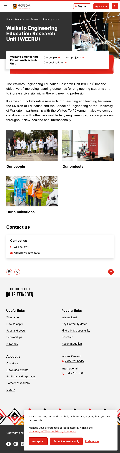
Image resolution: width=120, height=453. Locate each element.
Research (19, 19)
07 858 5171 (21, 247)
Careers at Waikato (18, 383)
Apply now (101, 6)
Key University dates (74, 324)
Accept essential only (66, 441)
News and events (17, 369)
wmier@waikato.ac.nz (27, 252)
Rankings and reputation (21, 376)
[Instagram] (15, 445)
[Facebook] (8, 445)
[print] (9, 272)
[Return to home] (21, 6)
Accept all (38, 441)
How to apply (14, 324)
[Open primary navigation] (5, 6)
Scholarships (14, 337)
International (69, 317)
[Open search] (115, 6)
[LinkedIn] (23, 445)
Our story (12, 363)
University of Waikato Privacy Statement (52, 431)
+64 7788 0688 (74, 373)
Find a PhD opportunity (76, 330)
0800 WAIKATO (74, 360)
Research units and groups (44, 19)
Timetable (12, 317)
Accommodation (72, 343)
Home (9, 19)
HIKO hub (12, 343)
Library (10, 389)
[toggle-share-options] (17, 272)
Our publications (53, 62)
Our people (50, 57)
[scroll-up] (111, 272)
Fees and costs (15, 330)
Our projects (73, 57)
